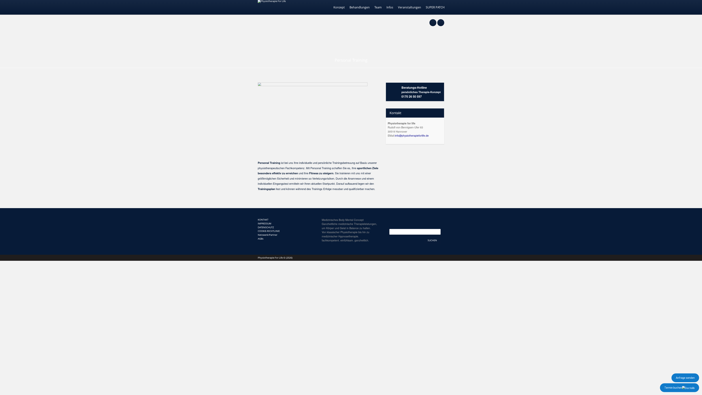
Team (378, 7)
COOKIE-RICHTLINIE (269, 231)
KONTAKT (263, 219)
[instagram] (440, 20)
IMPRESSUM (264, 223)
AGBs (260, 238)
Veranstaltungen (409, 7)
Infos (389, 7)
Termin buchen (673, 387)
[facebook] (432, 20)
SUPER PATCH (435, 7)
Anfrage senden (685, 377)
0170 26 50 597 (411, 96)
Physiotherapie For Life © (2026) (275, 257)
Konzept (339, 7)
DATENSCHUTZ (266, 227)
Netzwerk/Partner (267, 234)
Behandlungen (360, 7)
